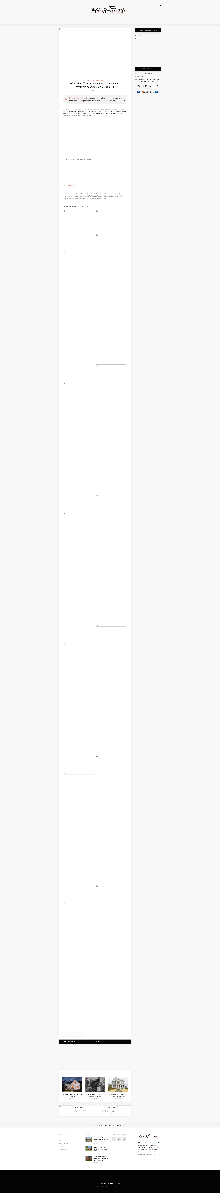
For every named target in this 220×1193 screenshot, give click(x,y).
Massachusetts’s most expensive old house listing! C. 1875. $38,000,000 (101, 1158)
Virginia (82, 1035)
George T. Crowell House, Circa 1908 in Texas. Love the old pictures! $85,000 (82, 1112)
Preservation (122, 22)
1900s (65, 1035)
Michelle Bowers (69, 1041)
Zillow (70, 185)
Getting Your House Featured (66, 1140)
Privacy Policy (63, 1149)
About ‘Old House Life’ (65, 1143)
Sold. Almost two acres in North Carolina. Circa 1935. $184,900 (108, 1112)
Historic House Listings (76, 22)
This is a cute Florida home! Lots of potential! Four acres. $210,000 (101, 1139)
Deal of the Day (94, 22)
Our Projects (137, 22)
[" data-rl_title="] (79, 230)
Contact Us (62, 1146)
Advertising (62, 1138)
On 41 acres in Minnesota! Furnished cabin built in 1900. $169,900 (101, 1149)
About (148, 22)
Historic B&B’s (109, 22)
